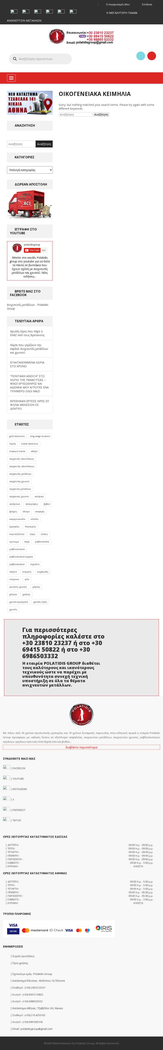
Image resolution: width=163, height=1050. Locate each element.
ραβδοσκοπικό (17, 564)
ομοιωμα (14, 541)
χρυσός (13, 609)
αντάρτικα (14, 504)
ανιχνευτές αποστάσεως (21, 458)
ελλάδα (34, 519)
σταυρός (26, 571)
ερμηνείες (14, 526)
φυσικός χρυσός (18, 586)
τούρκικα (14, 579)
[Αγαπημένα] (140, 56)
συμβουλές (43, 571)
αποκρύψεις (31, 504)
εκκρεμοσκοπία (17, 519)
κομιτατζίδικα (16, 534)
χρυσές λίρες (40, 602)
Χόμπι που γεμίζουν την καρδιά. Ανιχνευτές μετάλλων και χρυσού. (29, 348)
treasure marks (17, 451)
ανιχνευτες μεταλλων (20, 489)
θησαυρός (30, 526)
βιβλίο (47, 504)
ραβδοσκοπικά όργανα (21, 556)
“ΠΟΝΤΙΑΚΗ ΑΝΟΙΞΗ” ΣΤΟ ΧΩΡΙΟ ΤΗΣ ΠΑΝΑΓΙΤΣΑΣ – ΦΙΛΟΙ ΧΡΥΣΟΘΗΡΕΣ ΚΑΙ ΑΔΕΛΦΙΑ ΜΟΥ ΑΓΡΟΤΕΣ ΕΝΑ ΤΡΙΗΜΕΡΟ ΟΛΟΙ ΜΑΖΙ (29, 383)
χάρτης (36, 586)
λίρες (32, 534)
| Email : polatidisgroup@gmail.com (31, 1029)
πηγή (26, 541)
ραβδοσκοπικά (17, 549)
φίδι (27, 579)
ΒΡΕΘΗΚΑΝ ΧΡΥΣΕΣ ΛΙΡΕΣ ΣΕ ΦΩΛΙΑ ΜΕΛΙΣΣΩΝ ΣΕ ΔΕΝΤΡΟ (29, 404)
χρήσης (26, 594)
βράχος (13, 511)
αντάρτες (39, 496)
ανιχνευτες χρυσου (19, 496)
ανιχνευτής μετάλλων (20, 473)
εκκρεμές (40, 511)
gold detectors (16, 436)
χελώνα (13, 594)
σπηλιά (13, 571)
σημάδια (34, 564)
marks (12, 443)
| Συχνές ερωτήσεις (22, 956)
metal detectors (29, 443)
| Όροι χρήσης (19, 963)
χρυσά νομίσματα (18, 602)
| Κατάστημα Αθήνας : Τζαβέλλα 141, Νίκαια (36, 1008)
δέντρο (26, 511)
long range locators (40, 436)
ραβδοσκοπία (42, 541)
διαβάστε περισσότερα (81, 747)
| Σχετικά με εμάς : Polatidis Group (31, 974)
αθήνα (34, 451)
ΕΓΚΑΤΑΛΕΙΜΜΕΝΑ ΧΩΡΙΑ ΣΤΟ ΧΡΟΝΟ (27, 364)
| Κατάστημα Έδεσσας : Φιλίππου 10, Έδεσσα (37, 980)
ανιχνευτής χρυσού (19, 481)
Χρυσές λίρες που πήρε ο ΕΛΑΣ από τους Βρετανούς (27, 333)
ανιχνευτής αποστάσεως (21, 466)
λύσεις (44, 534)
